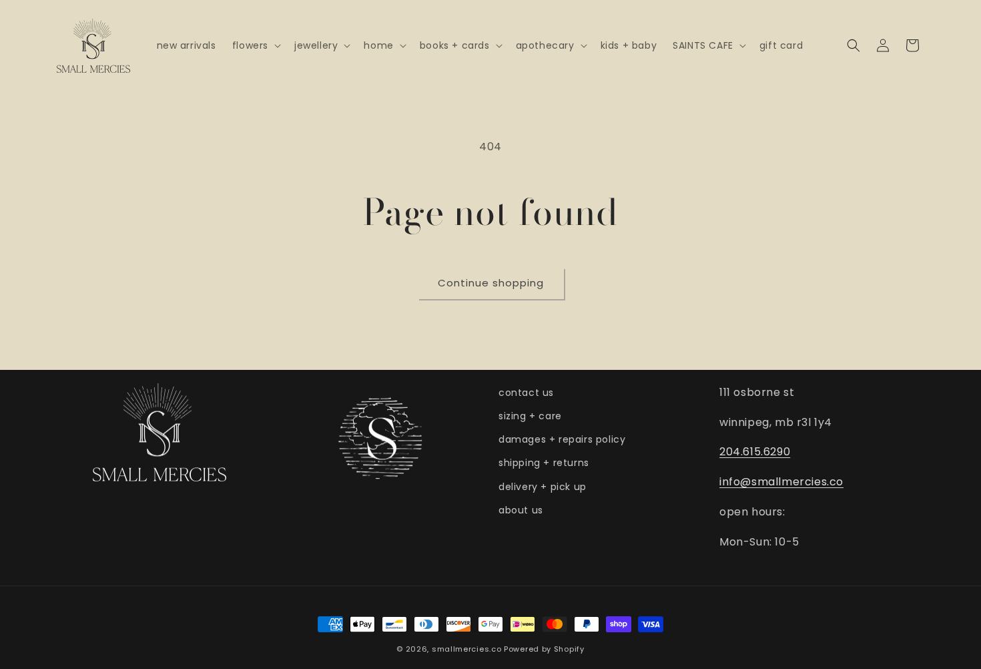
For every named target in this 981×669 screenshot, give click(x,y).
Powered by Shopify (544, 649)
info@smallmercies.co (781, 481)
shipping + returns (544, 462)
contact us (526, 392)
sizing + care (530, 416)
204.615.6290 (754, 451)
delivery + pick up (543, 486)
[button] (255, 45)
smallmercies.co (467, 649)
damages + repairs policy (562, 439)
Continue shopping (491, 283)
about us (521, 510)
